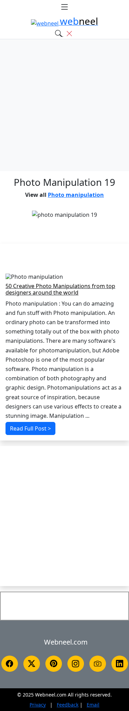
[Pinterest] (53, 663)
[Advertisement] (64, 105)
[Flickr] (97, 663)
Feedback (67, 704)
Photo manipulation (76, 195)
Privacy (38, 704)
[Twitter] (31, 663)
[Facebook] (9, 663)
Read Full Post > (30, 428)
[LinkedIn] (119, 663)
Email (93, 704)
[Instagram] (75, 663)
